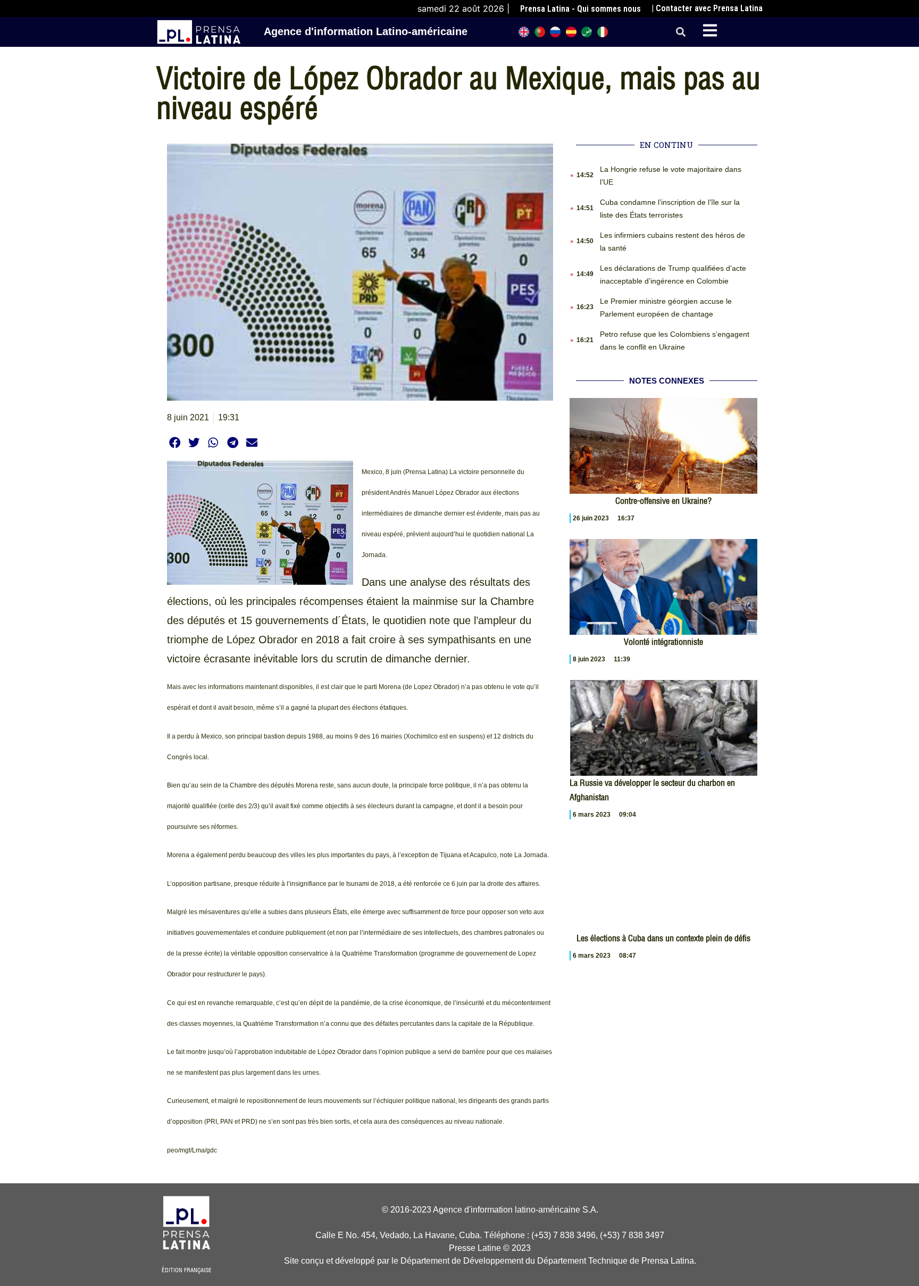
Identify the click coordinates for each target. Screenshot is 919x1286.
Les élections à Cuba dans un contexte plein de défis (663, 938)
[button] (681, 32)
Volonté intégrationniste (663, 641)
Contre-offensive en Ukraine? (663, 500)
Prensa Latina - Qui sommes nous (580, 9)
